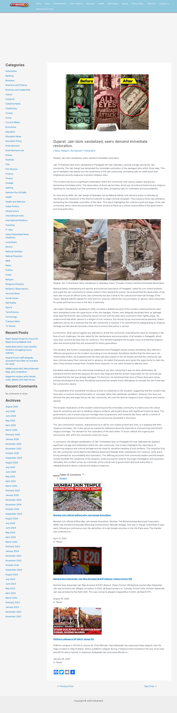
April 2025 (11, 481)
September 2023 (14, 569)
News (47, 3)
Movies (9, 246)
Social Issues (12, 298)
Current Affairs (13, 122)
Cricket (9, 113)
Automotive (11, 71)
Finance (9, 173)
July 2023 (10, 579)
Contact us (164, 3)
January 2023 (12, 607)
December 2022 (13, 611)
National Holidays (14, 251)
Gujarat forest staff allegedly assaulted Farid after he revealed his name (22, 360)
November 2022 (13, 616)
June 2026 (11, 416)
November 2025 (13, 448)
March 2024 (11, 542)
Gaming (9, 187)
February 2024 (13, 546)
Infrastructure (12, 211)
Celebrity (10, 99)
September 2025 (14, 458)
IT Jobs (9, 229)
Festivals (10, 159)
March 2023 (11, 598)
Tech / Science (76, 3)
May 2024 (10, 532)
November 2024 (13, 504)
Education (10, 131)
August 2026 (12, 406)
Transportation (13, 321)
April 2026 (11, 425)
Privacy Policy (138, 3)
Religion (10, 279)
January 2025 (12, 495)
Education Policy (14, 141)
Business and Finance (16, 85)
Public (9, 274)
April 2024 (11, 537)
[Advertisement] (88, 33)
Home (38, 3)
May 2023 (10, 588)
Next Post (151, 686)
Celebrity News (13, 103)
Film (8, 164)
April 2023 (11, 593)
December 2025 (13, 444)
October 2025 (12, 453)
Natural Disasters (14, 256)
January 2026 (12, 439)
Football (9, 183)
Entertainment (60, 3)
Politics (9, 270)
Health (101, 3)
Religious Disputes (15, 284)
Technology (11, 316)
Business (90, 3)
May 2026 (10, 420)
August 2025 (12, 462)
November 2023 (13, 560)
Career (9, 94)
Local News (11, 242)
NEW (8, 260)
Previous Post (65, 686)
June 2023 (11, 583)
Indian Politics (12, 206)
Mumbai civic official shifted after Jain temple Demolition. (82, 515)
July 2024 (10, 523)
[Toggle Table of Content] (84, 475)
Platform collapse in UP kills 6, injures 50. (73, 639)
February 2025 (13, 490)
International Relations (17, 220)
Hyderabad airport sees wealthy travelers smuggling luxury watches (21, 349)
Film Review (11, 169)
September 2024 (14, 514)
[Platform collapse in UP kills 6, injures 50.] (77, 620)
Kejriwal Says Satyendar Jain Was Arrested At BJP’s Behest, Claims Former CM (92, 579)
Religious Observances (17, 288)
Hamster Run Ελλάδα (16, 192)
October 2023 (12, 565)
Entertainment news (44, 9)
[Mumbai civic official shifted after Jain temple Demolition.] (77, 497)
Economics (11, 127)
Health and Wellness (15, 201)
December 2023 (13, 556)
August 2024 (12, 518)
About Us (152, 3)
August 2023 (12, 574)
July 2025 (10, 467)
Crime (8, 117)
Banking (9, 75)
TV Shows (10, 326)
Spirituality (11, 302)
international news (15, 215)
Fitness (9, 178)
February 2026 (13, 434)
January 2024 (12, 551)
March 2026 (11, 430)
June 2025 (11, 471)
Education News (13, 136)
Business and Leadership (18, 89)
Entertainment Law (15, 150)
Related (63, 478)
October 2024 (12, 509)
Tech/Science (12, 312)
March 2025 (11, 486)
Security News (13, 293)
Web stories (113, 3)
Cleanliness (11, 108)
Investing (10, 225)
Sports (125, 3)
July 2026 (10, 411)
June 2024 (11, 527)
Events (9, 155)
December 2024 (13, 500)
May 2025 (10, 476)
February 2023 (13, 602)
